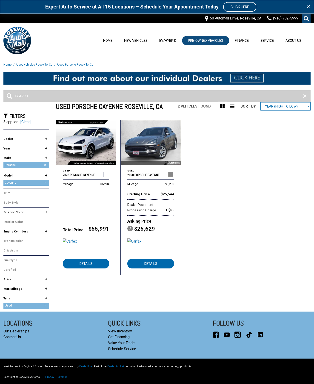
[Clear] (25, 122)
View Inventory (120, 331)
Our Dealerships (16, 331)
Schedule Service (122, 349)
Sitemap (62, 377)
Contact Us (12, 337)
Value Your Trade (121, 343)
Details (86, 264)
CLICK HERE (240, 7)
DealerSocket (115, 366)
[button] (306, 18)
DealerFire (85, 366)
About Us (293, 41)
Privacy (49, 377)
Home (107, 41)
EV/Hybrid (167, 41)
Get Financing (119, 337)
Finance (242, 41)
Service (267, 41)
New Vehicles (136, 41)
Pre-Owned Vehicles (205, 41)
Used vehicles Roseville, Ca (34, 64)
